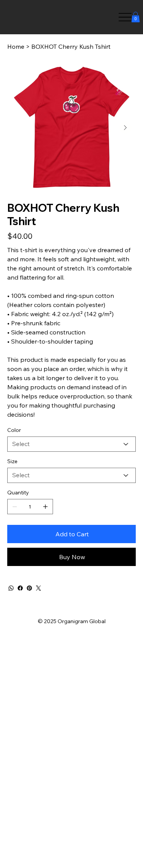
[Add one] (45, 506)
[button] (135, 17)
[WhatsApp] (11, 588)
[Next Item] (125, 128)
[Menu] (125, 17)
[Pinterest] (29, 588)
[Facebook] (20, 588)
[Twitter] (38, 588)
